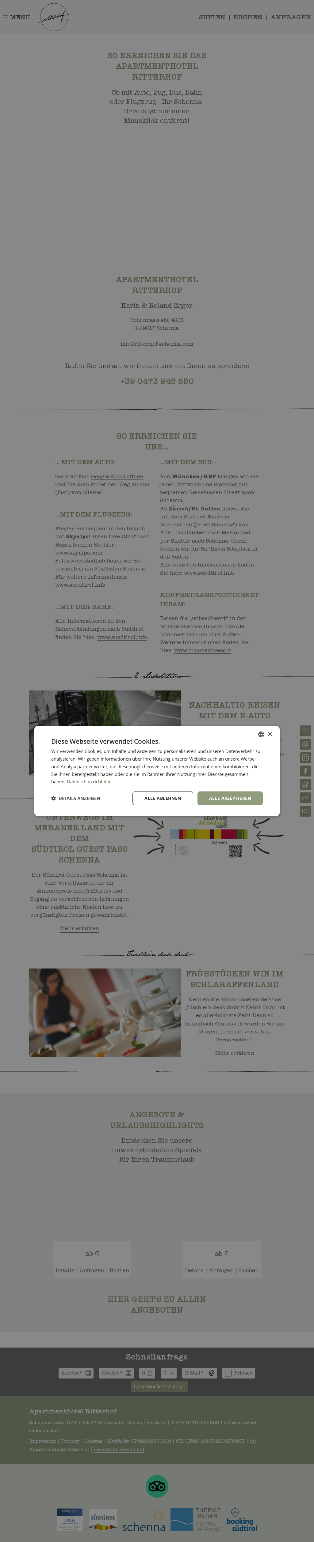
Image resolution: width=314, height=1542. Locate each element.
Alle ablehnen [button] (162, 798)
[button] (75, 798)
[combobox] (261, 735)
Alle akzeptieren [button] (230, 798)
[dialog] (157, 771)
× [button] (269, 734)
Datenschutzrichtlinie (89, 781)
